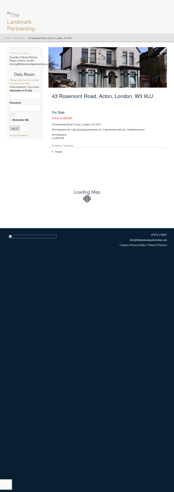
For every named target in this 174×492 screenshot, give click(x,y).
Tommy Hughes (19, 53)
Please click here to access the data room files (24, 81)
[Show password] (13, 114)
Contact (124, 245)
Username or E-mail (21, 90)
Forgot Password (19, 135)
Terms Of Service (157, 245)
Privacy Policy (137, 245)
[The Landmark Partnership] (25, 21)
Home (6, 38)
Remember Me (20, 119)
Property (19, 38)
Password (15, 102)
